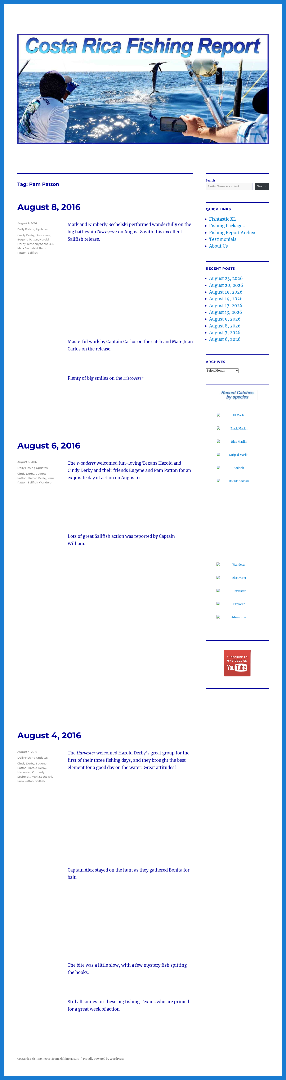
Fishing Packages (227, 225)
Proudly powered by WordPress (103, 1059)
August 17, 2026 (225, 305)
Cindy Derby (25, 235)
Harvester (24, 772)
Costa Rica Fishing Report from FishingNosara (48, 1059)
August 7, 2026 (224, 332)
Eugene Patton (27, 239)
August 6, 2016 (48, 445)
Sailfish (33, 252)
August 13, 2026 (225, 312)
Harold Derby (37, 478)
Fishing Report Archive (232, 232)
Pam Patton (25, 781)
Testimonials (222, 239)
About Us (218, 246)
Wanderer (46, 482)
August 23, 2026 (226, 278)
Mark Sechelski (27, 248)
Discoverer (43, 235)
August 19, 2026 (225, 292)
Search (210, 180)
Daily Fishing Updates (32, 229)
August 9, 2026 (225, 319)
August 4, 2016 (49, 735)
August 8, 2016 (48, 207)
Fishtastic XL (222, 219)
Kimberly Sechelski (40, 243)
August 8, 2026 (225, 325)
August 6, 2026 (225, 339)
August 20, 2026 (226, 285)
